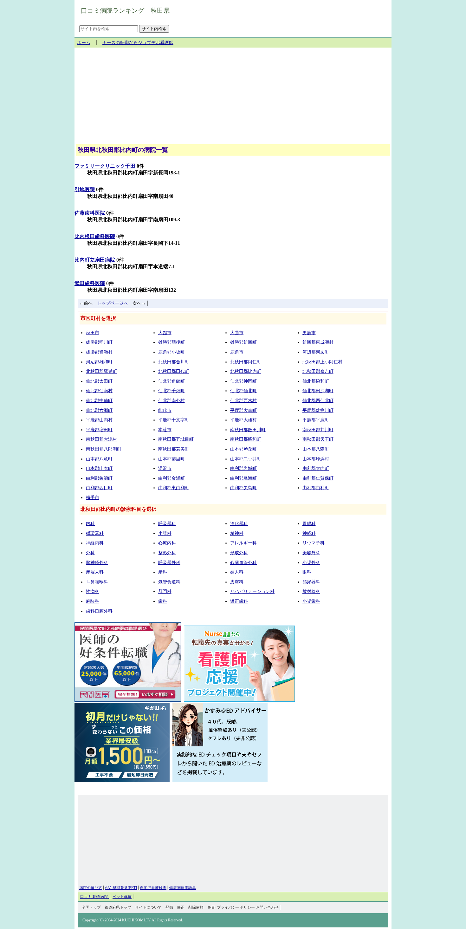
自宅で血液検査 (153, 888)
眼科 (306, 572)
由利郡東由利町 (173, 487)
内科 (90, 523)
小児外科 (311, 562)
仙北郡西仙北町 (317, 400)
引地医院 (84, 189)
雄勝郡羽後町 (171, 342)
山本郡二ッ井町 (245, 459)
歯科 (162, 601)
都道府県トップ (118, 907)
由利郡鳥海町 (243, 478)
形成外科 (239, 552)
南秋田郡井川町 (317, 429)
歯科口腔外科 (99, 611)
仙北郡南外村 (171, 400)
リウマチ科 (313, 543)
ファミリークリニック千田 (104, 166)
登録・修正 (174, 907)
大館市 (165, 332)
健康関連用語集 (182, 888)
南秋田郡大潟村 (101, 439)
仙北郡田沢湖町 (317, 390)
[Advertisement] (233, 98)
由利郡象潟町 (99, 478)
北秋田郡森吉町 (317, 371)
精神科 (236, 533)
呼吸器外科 (169, 562)
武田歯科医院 (89, 283)
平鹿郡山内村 (99, 420)
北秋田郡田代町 (173, 371)
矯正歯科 (239, 601)
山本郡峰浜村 (315, 459)
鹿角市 (236, 352)
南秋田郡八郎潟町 (103, 449)
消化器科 (239, 523)
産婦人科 (95, 572)
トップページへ (112, 303)
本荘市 (165, 429)
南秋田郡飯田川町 (248, 429)
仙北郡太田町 (99, 381)
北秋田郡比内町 (245, 371)
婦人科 (236, 572)
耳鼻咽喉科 (97, 582)
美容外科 (311, 552)
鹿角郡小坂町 (171, 352)
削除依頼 (196, 907)
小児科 (165, 533)
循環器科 (95, 533)
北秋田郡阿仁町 (245, 362)
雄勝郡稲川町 (99, 342)
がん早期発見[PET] (121, 888)
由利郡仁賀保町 (317, 478)
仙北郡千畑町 (171, 390)
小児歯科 (311, 601)
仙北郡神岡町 (243, 381)
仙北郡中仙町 (99, 400)
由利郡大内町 (315, 468)
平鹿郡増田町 (99, 429)
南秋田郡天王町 (317, 439)
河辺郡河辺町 (315, 352)
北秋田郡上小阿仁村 (322, 362)
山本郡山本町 (99, 468)
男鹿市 (309, 332)
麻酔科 (92, 601)
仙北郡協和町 (315, 381)
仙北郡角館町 (171, 381)
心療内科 (167, 543)
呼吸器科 (167, 523)
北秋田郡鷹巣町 (101, 371)
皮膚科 (236, 582)
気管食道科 (169, 582)
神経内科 (95, 543)
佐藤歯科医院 (89, 213)
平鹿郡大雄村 (243, 420)
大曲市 (236, 332)
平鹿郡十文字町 (173, 420)
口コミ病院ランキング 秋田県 (125, 10)
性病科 (92, 591)
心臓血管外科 (243, 562)
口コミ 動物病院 (94, 896)
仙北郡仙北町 (243, 390)
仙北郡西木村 (243, 400)
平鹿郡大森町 (243, 410)
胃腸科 (309, 523)
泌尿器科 (311, 582)
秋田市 (92, 332)
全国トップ (91, 907)
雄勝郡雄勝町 (243, 342)
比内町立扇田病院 (94, 260)
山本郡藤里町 (171, 459)
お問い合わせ (267, 907)
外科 (90, 552)
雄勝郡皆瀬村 (99, 352)
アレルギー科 (243, 543)
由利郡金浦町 (171, 478)
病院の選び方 (90, 888)
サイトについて (148, 907)
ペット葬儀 (122, 896)
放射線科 (311, 591)
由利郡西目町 (99, 487)
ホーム (83, 42)
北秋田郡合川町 (173, 362)
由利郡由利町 (315, 487)
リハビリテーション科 (252, 591)
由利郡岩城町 (243, 468)
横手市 (92, 497)
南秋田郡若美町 (173, 449)
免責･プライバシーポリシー (231, 907)
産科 (162, 572)
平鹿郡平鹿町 (315, 420)
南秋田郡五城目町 (176, 439)
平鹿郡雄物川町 (317, 410)
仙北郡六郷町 (99, 410)
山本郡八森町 (315, 449)
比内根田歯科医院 (94, 236)
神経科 (309, 533)
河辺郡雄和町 (99, 362)
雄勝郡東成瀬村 (317, 342)
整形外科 (167, 552)
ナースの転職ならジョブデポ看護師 (137, 42)
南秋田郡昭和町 (245, 439)
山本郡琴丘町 (243, 449)
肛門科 (165, 591)
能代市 (165, 410)
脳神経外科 (97, 562)
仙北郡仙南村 (99, 390)
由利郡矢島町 (243, 487)
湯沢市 (165, 468)
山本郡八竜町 (99, 459)
